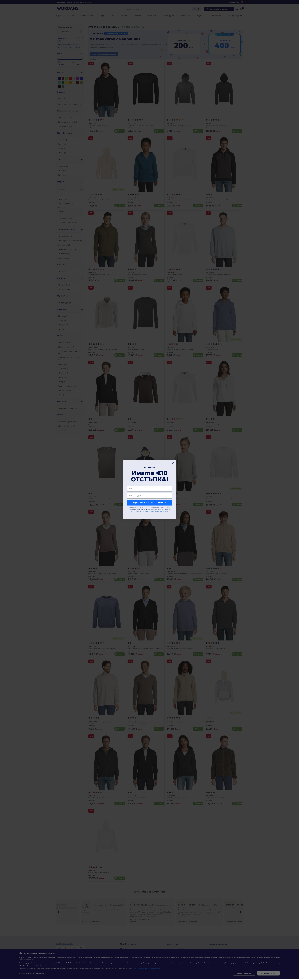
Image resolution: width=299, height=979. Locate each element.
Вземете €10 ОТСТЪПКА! (149, 502)
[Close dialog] (173, 463)
